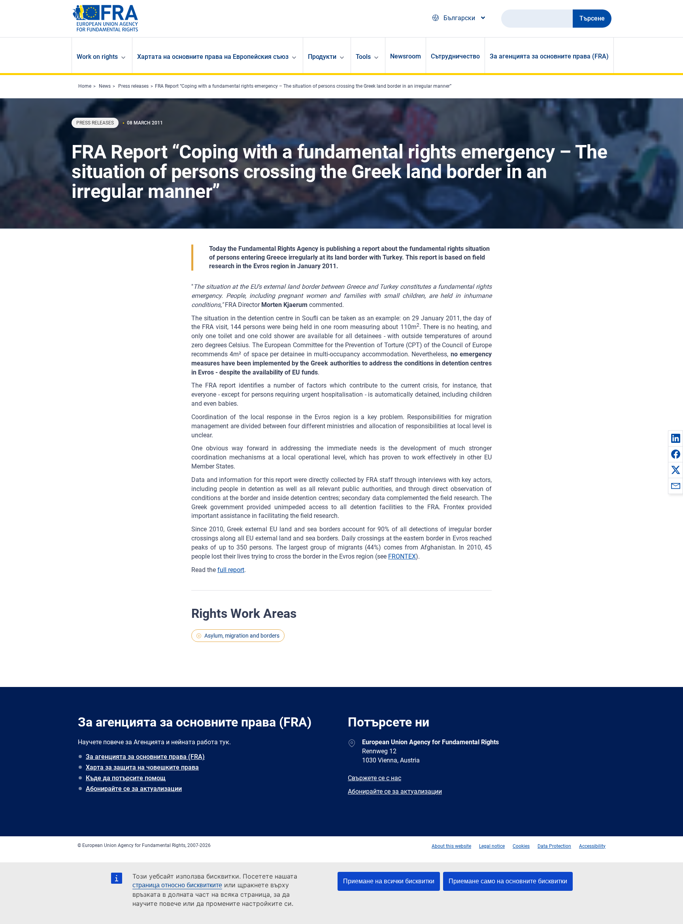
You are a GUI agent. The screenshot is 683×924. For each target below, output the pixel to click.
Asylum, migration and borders (241, 635)
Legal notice (492, 846)
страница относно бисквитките (177, 885)
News (105, 86)
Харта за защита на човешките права (142, 767)
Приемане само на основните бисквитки (508, 881)
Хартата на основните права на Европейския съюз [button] (213, 56)
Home (84, 86)
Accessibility (592, 846)
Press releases (133, 86)
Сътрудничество (455, 56)
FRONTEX (402, 556)
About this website (451, 846)
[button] (675, 438)
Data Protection (554, 846)
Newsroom (405, 56)
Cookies (521, 846)
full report (230, 570)
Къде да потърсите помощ (126, 778)
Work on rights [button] (97, 56)
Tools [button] (363, 56)
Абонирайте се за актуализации (134, 788)
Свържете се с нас (374, 778)
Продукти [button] (322, 56)
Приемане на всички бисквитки (388, 881)
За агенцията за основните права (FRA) (549, 56)
